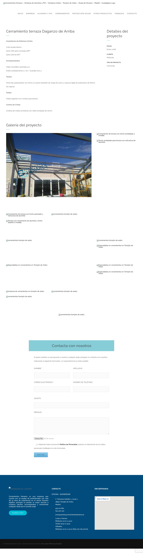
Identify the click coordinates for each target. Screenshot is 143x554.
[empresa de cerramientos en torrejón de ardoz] (25, 291)
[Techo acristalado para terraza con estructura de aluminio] (117, 141)
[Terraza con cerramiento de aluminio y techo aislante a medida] (26, 221)
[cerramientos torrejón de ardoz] (48, 134)
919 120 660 (59, 508)
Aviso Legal (44, 543)
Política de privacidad (55, 543)
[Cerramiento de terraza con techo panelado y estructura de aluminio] (26, 214)
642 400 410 (59, 511)
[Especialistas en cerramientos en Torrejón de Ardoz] (117, 245)
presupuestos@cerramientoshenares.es (69, 515)
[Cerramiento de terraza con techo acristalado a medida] (117, 134)
